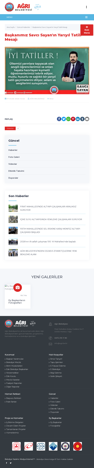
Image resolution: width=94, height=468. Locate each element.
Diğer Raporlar (12, 387)
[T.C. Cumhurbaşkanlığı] (77, 446)
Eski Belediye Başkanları (17, 369)
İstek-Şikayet (56, 376)
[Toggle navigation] (86, 7)
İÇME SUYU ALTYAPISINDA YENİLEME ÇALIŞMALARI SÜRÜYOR (51, 219)
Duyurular (13, 178)
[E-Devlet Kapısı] (28, 446)
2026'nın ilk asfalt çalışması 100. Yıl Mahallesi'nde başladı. (48, 241)
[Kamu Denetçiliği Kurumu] (41, 446)
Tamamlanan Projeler (16, 429)
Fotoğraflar (55, 426)
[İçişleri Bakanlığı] (16, 446)
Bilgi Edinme (56, 373)
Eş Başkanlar (56, 422)
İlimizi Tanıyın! (56, 359)
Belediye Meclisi (13, 362)
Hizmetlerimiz (12, 433)
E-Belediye (55, 369)
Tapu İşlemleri (56, 362)
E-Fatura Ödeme (58, 366)
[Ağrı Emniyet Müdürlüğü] (65, 446)
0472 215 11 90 (60, 338)
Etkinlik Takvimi (16, 171)
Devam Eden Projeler (16, 426)
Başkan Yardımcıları (15, 359)
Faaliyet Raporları (14, 383)
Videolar (12, 164)
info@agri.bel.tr (60, 343)
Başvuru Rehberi (13, 398)
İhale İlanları (11, 402)
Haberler (13, 150)
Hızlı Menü (87, 31)
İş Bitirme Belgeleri (14, 422)
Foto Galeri (14, 157)
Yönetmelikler (12, 373)
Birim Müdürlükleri (14, 366)
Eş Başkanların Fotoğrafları (16, 301)
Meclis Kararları (13, 380)
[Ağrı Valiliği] (53, 446)
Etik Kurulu (11, 376)
